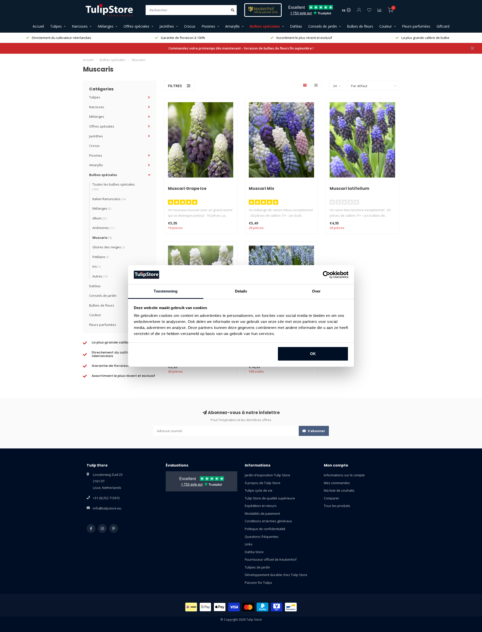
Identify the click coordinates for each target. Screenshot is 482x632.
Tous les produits (337, 505)
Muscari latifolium (349, 188)
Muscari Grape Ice (187, 188)
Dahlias (296, 26)
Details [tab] (241, 291)
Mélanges (105, 26)
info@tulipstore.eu (107, 508)
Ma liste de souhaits (339, 490)
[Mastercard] (248, 607)
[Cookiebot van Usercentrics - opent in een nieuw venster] (326, 274)
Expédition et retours (261, 505)
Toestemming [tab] (165, 291)
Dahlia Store (254, 552)
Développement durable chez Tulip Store (276, 574)
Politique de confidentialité (265, 529)
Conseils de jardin (322, 26)
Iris (96, 266)
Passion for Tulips (258, 582)
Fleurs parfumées (416, 26)
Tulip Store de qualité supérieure (270, 498)
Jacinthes (166, 26)
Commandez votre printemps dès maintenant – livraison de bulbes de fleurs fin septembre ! (241, 48)
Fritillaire (100, 257)
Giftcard (443, 26)
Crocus (189, 26)
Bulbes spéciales (265, 26)
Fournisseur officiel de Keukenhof (270, 559)
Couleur (385, 26)
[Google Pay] (205, 607)
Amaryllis (232, 26)
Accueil (38, 26)
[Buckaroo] (277, 607)
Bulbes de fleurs (360, 26)
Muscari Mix (261, 188)
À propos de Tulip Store (262, 483)
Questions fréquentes (262, 536)
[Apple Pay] (220, 607)
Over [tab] (316, 291)
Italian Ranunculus (109, 199)
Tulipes (56, 26)
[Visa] (234, 607)
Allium (99, 218)
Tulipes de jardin (257, 567)
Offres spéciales (136, 26)
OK (313, 354)
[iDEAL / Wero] (191, 607)
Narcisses (80, 26)
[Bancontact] (291, 607)
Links (249, 544)
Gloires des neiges (108, 247)
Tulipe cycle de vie (258, 490)
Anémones (103, 227)
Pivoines (208, 26)
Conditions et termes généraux (268, 521)
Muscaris (102, 237)
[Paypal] (262, 607)
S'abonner (316, 431)
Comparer (331, 498)
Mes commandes (337, 483)
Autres (100, 276)
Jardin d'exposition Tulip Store (267, 475)
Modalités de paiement (262, 513)
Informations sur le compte (344, 475)
